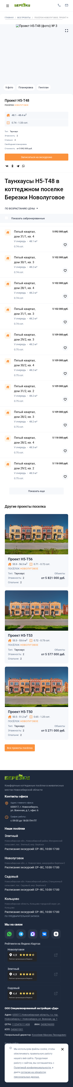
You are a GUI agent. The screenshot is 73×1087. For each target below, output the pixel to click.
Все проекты (24, 17)
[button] (22, 208)
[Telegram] (18, 166)
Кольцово (12, 899)
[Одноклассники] (12, 166)
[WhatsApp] (23, 166)
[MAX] (32, 934)
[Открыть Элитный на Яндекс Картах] (56, 974)
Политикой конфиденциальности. (32, 1067)
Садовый (11, 876)
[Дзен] (56, 934)
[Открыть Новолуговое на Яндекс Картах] (56, 955)
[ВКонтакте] (7, 166)
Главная (9, 17)
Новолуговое (29, 568)
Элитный (11, 836)
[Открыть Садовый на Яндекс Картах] (56, 993)
